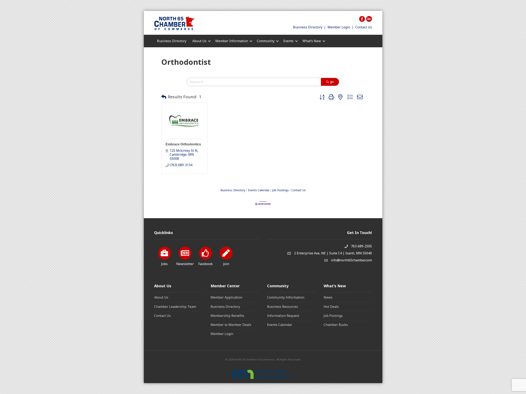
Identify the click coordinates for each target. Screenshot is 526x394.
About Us (161, 297)
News (328, 297)
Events (288, 41)
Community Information (285, 297)
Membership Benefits (227, 315)
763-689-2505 (361, 246)
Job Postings (280, 190)
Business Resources (282, 306)
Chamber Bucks (336, 324)
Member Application (226, 297)
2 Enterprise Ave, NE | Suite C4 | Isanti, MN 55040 (333, 253)
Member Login (339, 27)
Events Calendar (258, 190)
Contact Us (363, 27)
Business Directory (307, 27)
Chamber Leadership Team (175, 306)
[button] (163, 97)
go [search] (332, 81)
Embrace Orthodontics (183, 144)
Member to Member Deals (231, 324)
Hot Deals (331, 306)
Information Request (283, 315)
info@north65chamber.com (351, 260)
